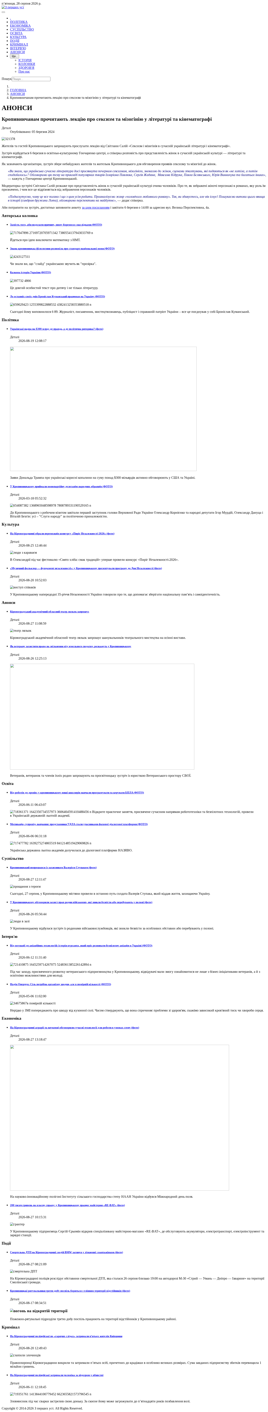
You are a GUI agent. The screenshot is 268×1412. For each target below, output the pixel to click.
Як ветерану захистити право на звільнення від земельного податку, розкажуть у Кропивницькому (70, 646)
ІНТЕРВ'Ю (18, 48)
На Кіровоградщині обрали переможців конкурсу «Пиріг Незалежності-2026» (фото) (62, 533)
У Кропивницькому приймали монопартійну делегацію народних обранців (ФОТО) (61, 486)
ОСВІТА (16, 33)
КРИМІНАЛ (19, 44)
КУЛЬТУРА (18, 37)
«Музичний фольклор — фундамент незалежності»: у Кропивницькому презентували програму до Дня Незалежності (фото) (86, 568)
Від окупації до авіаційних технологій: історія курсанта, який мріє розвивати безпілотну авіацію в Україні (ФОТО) (81, 945)
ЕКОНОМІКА (20, 25)
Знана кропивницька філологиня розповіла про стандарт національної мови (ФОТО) (62, 248)
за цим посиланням (96, 207)
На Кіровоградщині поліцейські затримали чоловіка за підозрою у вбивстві (56, 1375)
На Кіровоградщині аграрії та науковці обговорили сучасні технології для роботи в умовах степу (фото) (74, 1027)
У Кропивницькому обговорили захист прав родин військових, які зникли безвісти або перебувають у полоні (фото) (81, 902)
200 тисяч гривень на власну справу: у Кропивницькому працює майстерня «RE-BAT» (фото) (67, 1205)
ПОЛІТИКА (19, 22)
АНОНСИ (17, 52)
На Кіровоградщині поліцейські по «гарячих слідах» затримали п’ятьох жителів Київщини (66, 1336)
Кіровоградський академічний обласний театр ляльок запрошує (49, 611)
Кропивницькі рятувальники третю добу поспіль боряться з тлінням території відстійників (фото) (70, 1290)
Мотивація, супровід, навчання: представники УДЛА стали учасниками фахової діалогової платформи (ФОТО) (79, 824)
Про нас (24, 71)
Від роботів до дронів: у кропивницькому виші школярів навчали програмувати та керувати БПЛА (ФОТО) (77, 792)
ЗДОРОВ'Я (26, 67)
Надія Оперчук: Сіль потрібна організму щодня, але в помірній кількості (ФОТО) (60, 984)
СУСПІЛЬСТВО (22, 29)
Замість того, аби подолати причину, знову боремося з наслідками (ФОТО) (56, 224)
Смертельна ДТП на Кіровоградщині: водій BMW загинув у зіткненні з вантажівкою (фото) (66, 1252)
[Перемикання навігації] (3, 12)
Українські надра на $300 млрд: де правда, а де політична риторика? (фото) (56, 328)
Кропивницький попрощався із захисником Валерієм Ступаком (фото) (53, 867)
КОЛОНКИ (26, 64)
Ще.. (14, 56)
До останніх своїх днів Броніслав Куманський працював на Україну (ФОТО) (57, 296)
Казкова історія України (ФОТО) (30, 272)
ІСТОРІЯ (25, 60)
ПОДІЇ (14, 40)
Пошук (7, 79)
